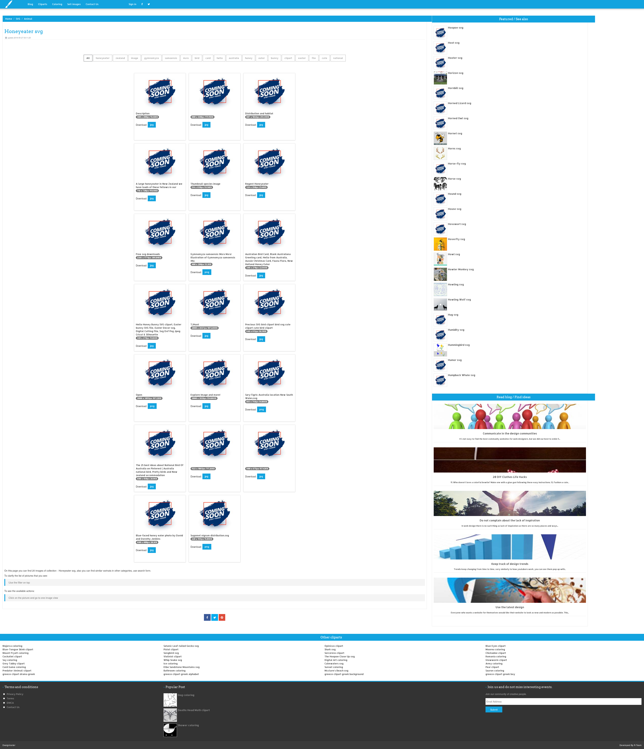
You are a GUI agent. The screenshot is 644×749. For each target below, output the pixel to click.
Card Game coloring (14, 667)
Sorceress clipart (334, 652)
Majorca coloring (12, 645)
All (88, 58)
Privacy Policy (15, 694)
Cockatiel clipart (12, 656)
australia (234, 58)
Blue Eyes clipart (496, 645)
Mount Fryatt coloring (16, 652)
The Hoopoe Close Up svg (340, 656)
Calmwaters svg (334, 663)
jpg (152, 124)
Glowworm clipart (496, 660)
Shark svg (330, 649)
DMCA (10, 702)
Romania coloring (496, 656)
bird (197, 58)
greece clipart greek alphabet (181, 674)
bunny (274, 58)
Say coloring (10, 660)
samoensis (171, 58)
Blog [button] (30, 4)
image (134, 58)
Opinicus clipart (334, 645)
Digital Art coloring (336, 660)
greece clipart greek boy (500, 674)
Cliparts (42, 4)
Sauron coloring (495, 670)
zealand (120, 58)
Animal (28, 18)
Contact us (13, 707)
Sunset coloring (334, 667)
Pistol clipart (171, 649)
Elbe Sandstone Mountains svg (182, 667)
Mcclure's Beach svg (336, 670)
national (338, 58)
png (207, 272)
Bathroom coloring (174, 670)
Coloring (57, 4)
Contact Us (92, 4)
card (208, 58)
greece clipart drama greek (19, 674)
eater (261, 58)
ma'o (186, 58)
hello (220, 58)
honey (248, 58)
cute (324, 58)
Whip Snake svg (173, 660)
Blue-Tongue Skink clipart (18, 649)
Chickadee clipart (496, 652)
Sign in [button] (132, 4)
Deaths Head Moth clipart (194, 710)
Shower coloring (188, 725)
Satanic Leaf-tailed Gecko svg (181, 645)
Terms (10, 698)
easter (302, 58)
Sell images (74, 4)
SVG (18, 18)
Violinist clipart (173, 656)
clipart (288, 58)
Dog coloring (186, 695)
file (314, 58)
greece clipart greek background (344, 674)
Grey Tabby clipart (14, 663)
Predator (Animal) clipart (17, 670)
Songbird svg (171, 652)
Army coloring (494, 663)
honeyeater (103, 58)
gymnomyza (151, 58)
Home (8, 18)
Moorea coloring (495, 649)
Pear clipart (492, 667)
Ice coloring (171, 663)
